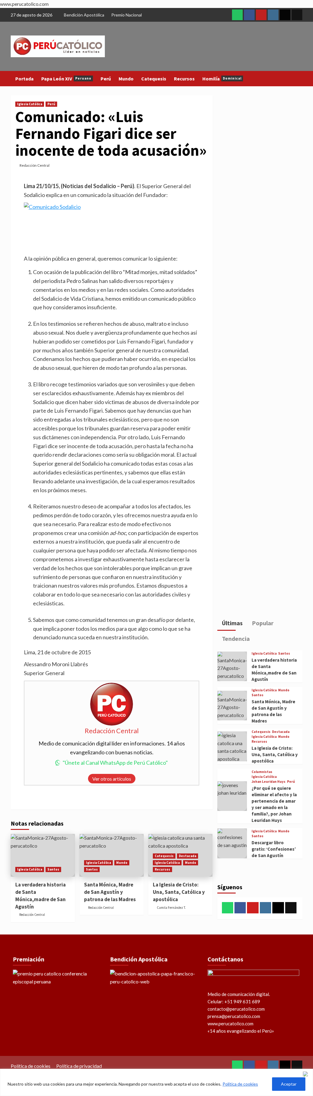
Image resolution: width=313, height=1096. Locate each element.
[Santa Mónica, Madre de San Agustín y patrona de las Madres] (232, 706)
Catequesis (153, 79)
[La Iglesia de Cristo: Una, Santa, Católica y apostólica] (232, 747)
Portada (24, 79)
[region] (156, 1082)
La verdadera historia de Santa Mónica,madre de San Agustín (40, 895)
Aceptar (288, 1084)
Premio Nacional (126, 14)
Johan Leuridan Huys (268, 781)
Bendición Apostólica (84, 14)
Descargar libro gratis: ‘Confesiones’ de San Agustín (274, 849)
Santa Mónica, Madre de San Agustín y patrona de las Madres (110, 892)
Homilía (221, 79)
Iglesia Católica (29, 104)
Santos (53, 869)
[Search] (299, 78)
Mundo (126, 79)
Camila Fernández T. (171, 907)
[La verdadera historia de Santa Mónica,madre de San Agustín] (43, 855)
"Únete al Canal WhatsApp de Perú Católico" (115, 762)
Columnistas (262, 772)
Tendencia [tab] (235, 638)
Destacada (187, 856)
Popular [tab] (262, 623)
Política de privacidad (79, 1066)
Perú (106, 79)
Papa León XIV (66, 79)
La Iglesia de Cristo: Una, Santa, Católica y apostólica (179, 892)
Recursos (184, 79)
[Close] (306, 1074)
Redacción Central (35, 165)
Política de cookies (240, 1084)
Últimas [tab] (232, 623)
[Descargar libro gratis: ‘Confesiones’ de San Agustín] (232, 843)
